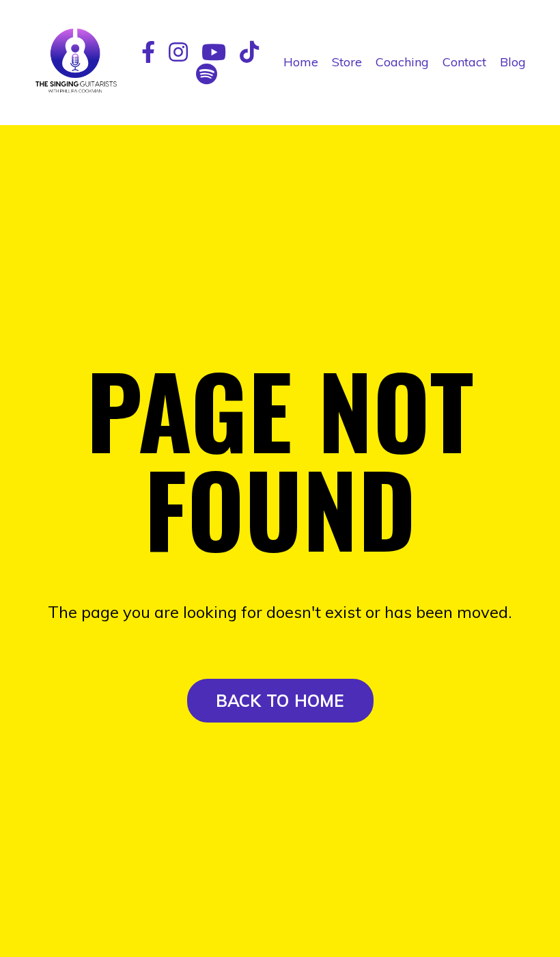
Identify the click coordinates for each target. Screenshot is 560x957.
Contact (464, 62)
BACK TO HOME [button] (280, 700)
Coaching (402, 62)
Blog (513, 62)
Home (300, 62)
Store (347, 62)
